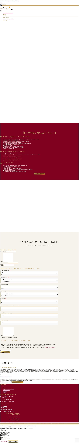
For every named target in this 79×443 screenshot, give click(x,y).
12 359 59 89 (11, 401)
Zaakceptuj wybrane (6, 381)
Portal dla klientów (6, 390)
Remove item (56, 273)
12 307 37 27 (11, 411)
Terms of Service (31, 425)
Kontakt (4, 392)
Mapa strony (5, 391)
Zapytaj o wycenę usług (39, 173)
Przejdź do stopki (16, 0)
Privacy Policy (23, 425)
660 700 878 (3, 401)
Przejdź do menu (3, 0)
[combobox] (29, 273)
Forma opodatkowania (4, 291)
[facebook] (0, 3)
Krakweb (58, 423)
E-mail (2, 264)
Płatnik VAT (3, 298)
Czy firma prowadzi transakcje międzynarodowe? (9, 305)
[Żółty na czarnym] (5, 4)
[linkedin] (1, 3)
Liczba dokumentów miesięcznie (6, 312)
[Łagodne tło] (32, 428)
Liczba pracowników (4, 320)
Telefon (1, 265)
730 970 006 (3, 411)
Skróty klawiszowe (3, 441)
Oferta (4, 386)
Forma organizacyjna (4, 277)
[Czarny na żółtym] (31, 428)
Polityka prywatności (47, 423)
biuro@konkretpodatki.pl (49, 347)
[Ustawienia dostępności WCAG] (1, 5)
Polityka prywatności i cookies (8, 389)
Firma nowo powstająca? (5, 270)
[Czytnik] (4, 4)
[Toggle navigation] (12, 9)
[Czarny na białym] (30, 428)
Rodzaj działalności (4, 284)
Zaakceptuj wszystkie (17, 381)
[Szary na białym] (29, 428)
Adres (1, 261)
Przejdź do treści (10, 0)
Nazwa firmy (2, 251)
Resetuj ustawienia (13, 441)
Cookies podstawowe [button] (6, 376)
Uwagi (1, 335)
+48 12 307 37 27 (16, 418)
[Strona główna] (1, 2)
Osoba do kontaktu (4, 262)
